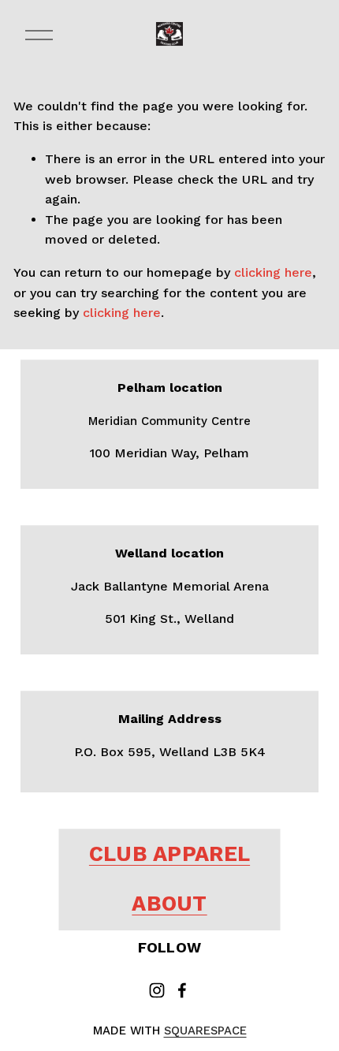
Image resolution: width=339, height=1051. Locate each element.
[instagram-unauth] (157, 990)
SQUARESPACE (205, 1030)
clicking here (273, 272)
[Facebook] (182, 990)
